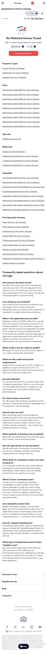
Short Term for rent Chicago (14, 222)
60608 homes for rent (12, 139)
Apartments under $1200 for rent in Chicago (21, 103)
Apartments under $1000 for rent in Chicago (21, 99)
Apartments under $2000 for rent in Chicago (21, 117)
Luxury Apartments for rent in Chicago (18, 245)
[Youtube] (39, 626)
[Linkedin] (23, 626)
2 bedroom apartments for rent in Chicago (20, 161)
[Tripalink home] (3, 3)
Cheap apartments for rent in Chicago (19, 240)
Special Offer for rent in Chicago (16, 236)
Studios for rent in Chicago (14, 151)
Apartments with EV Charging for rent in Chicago (23, 196)
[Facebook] (7, 626)
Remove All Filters (23, 53)
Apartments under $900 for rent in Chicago (21, 94)
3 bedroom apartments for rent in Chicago (20, 165)
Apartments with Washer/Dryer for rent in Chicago (23, 200)
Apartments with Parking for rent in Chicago (21, 182)
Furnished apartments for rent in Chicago (20, 191)
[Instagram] (31, 626)
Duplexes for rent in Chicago (14, 77)
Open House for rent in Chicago (16, 227)
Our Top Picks (37, 18)
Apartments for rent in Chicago (16, 73)
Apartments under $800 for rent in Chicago (21, 90)
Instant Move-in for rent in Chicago (17, 231)
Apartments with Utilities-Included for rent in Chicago (25, 205)
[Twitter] (15, 626)
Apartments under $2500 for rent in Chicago (21, 122)
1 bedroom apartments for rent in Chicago (20, 156)
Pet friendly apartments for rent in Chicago (21, 178)
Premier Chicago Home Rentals (15, 249)
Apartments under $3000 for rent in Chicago (21, 126)
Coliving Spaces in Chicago (14, 263)
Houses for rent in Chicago (14, 68)
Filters (33, 13)
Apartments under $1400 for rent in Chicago (21, 108)
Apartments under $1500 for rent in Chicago (21, 113)
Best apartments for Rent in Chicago (18, 254)
